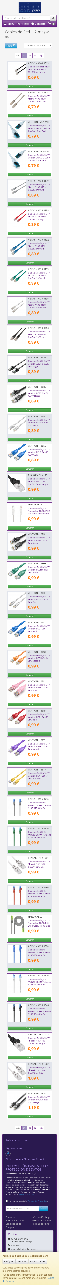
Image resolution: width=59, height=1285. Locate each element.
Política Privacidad (15, 1220)
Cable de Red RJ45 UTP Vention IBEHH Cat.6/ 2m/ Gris (39, 599)
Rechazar (22, 1261)
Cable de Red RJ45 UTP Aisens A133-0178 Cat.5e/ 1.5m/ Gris (39, 99)
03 (35, 55)
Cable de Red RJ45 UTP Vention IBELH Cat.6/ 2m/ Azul (39, 629)
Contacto (40, 23)
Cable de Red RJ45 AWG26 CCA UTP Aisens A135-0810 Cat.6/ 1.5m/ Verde (39, 836)
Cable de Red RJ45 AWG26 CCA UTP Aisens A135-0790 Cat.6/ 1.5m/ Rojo (39, 894)
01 (24, 55)
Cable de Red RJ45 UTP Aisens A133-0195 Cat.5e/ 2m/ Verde (39, 275)
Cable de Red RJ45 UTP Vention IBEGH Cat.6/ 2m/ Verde (39, 570)
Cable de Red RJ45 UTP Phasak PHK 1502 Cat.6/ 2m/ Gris (39, 1070)
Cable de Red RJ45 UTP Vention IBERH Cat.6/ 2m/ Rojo (39, 717)
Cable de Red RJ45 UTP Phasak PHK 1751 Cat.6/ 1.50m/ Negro (39, 481)
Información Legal (41, 1217)
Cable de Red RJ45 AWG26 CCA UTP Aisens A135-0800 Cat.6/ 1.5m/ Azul (39, 953)
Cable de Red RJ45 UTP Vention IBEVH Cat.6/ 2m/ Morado (39, 746)
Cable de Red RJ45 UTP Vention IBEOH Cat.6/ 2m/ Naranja (39, 658)
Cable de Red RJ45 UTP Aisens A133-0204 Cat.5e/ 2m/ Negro (39, 334)
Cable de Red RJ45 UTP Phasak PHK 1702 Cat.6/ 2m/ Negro (39, 1041)
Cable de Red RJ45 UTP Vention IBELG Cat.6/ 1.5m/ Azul (39, 452)
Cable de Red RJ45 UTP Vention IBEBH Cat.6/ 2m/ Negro (39, 540)
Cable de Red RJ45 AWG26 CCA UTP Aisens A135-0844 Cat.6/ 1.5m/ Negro (39, 1012)
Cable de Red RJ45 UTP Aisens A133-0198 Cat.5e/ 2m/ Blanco (39, 305)
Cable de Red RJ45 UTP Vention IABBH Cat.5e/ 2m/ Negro (39, 364)
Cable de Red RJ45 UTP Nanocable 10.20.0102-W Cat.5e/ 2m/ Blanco (39, 511)
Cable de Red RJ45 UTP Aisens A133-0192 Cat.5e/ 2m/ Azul (39, 246)
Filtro (9, 45)
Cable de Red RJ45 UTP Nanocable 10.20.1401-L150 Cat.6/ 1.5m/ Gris (39, 923)
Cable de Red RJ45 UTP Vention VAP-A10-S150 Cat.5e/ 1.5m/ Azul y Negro (39, 129)
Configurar (9, 1261)
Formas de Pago (40, 1223)
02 (30, 55)
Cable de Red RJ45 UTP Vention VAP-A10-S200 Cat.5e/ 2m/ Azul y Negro (39, 159)
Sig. (41, 55)
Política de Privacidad (26, 1194)
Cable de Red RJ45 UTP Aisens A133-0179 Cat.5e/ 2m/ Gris (39, 187)
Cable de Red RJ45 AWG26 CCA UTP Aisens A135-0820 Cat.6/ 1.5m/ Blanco (39, 983)
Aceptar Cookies (37, 1261)
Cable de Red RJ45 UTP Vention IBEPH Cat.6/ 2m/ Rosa (39, 687)
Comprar (29, 86)
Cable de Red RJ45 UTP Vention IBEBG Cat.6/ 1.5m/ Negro (39, 393)
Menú (10, 23)
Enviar (43, 1208)
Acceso (24, 23)
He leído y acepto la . (28, 1201)
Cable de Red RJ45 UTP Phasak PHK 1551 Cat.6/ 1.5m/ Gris (39, 864)
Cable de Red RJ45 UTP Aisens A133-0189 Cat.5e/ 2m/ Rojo (39, 216)
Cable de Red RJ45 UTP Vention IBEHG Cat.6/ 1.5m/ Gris (39, 422)
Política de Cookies (41, 1220)
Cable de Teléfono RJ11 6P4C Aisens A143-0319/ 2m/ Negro (39, 69)
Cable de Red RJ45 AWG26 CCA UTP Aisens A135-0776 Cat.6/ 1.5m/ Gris (39, 806)
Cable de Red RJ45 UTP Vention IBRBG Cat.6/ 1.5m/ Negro (39, 1100)
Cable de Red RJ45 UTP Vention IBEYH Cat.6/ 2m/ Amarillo (39, 776)
